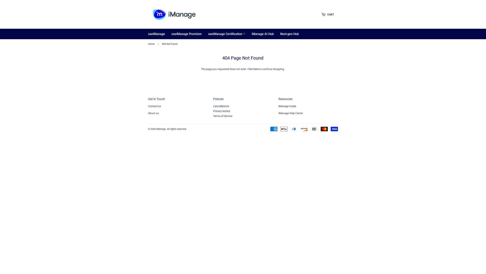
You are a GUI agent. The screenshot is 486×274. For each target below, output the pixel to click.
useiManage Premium (186, 34)
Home (151, 43)
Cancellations (221, 106)
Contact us (154, 106)
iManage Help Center (291, 113)
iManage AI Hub (263, 34)
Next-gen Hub (289, 34)
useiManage (156, 34)
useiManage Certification (225, 34)
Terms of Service (222, 116)
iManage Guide (287, 106)
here (256, 69)
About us (153, 113)
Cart (330, 14)
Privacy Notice (221, 111)
